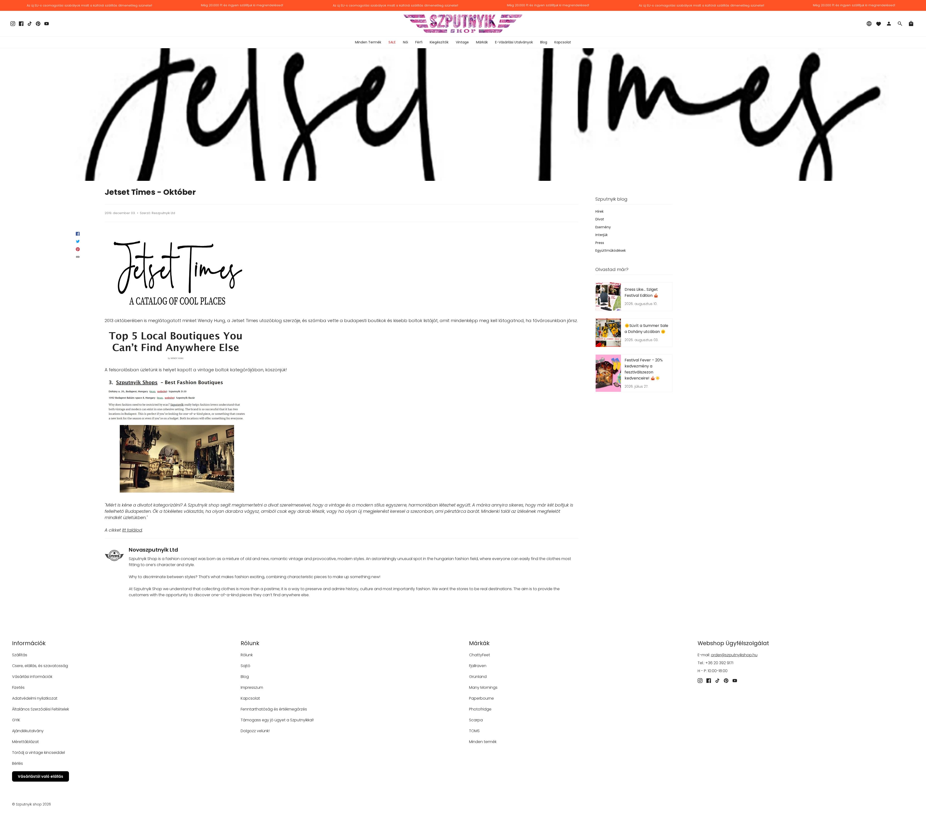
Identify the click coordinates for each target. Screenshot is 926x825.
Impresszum (252, 687)
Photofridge (480, 709)
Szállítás (19, 655)
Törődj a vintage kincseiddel (38, 752)
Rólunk (247, 655)
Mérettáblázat (25, 741)
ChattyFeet (479, 655)
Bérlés (17, 763)
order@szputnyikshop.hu (734, 655)
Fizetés (18, 687)
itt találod (132, 530)
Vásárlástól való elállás (40, 776)
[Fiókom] (888, 23)
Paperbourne (481, 698)
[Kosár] (911, 23)
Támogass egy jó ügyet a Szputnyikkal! (277, 720)
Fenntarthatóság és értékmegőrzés (274, 709)
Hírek (599, 211)
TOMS (474, 731)
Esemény (603, 227)
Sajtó (245, 666)
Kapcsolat (250, 698)
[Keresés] (900, 23)
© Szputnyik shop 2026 (31, 804)
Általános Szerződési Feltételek (40, 709)
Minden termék (483, 741)
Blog (245, 676)
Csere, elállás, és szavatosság (40, 666)
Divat (599, 219)
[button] (405, 42)
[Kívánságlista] (878, 23)
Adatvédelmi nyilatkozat (34, 698)
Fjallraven (477, 666)
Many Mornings (483, 687)
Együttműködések (610, 250)
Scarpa (476, 720)
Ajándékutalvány (28, 731)
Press (599, 242)
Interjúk (601, 234)
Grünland (478, 676)
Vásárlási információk (32, 676)
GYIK (16, 720)
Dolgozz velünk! (255, 731)
